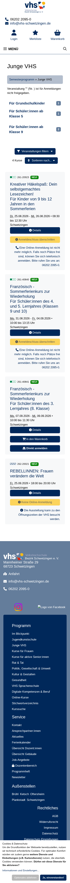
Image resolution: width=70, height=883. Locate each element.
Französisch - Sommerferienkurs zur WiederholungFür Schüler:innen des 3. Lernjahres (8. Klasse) (32, 399)
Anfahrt (14, 574)
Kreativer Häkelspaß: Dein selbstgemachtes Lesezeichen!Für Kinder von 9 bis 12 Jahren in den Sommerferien (33, 196)
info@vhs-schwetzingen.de (30, 23)
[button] (57, 35)
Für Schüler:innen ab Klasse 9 (26, 129)
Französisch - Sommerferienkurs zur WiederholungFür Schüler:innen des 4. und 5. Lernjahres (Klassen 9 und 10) (34, 298)
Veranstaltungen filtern (35, 151)
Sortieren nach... (41, 160)
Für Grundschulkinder (27, 103)
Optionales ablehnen (25, 877)
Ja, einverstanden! (53, 877)
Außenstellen (23, 786)
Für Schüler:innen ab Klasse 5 (26, 113)
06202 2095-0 (20, 19)
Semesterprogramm (21, 79)
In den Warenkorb (37, 439)
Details (36, 230)
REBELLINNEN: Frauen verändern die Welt (31, 473)
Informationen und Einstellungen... (20, 870)
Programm (21, 625)
